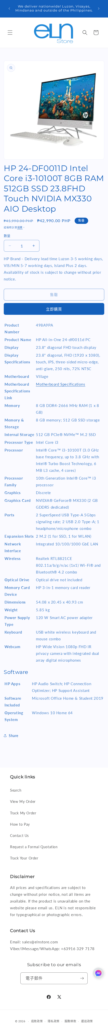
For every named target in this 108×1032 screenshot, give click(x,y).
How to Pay (20, 824)
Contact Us (19, 835)
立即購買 (54, 309)
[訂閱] (81, 978)
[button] (10, 32)
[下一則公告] (98, 8)
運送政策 (87, 1021)
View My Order (23, 801)
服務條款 (70, 1021)
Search (16, 790)
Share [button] (13, 735)
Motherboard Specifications (60, 384)
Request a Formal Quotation (34, 847)
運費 (20, 227)
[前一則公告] (9, 8)
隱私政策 (54, 1021)
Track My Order (23, 813)
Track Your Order (24, 858)
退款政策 (37, 1021)
